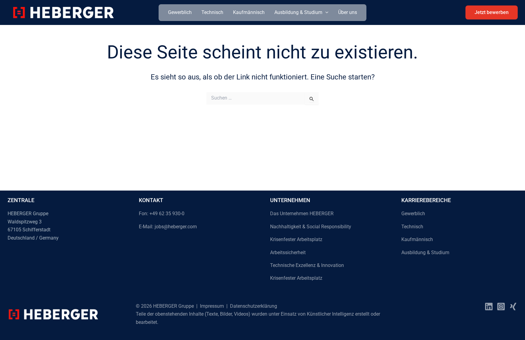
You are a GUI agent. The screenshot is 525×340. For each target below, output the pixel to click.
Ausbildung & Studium (298, 12)
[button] (325, 12)
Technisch (212, 12)
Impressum (212, 306)
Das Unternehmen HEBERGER (302, 213)
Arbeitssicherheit (288, 252)
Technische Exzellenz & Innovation (307, 265)
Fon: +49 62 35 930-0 (161, 213)
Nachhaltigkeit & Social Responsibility (310, 227)
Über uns (347, 12)
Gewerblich (180, 12)
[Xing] (513, 306)
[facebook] (489, 306)
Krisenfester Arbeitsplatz (296, 239)
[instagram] (501, 306)
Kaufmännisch (249, 12)
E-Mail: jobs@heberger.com (168, 227)
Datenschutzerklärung (253, 306)
